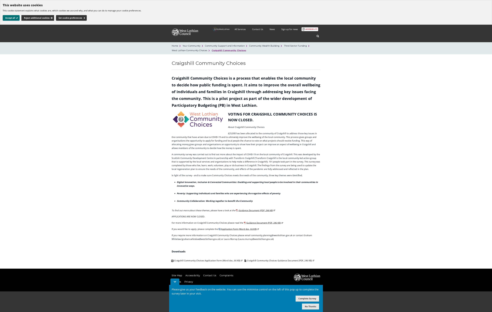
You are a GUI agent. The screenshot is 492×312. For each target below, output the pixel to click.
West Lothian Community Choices (189, 50)
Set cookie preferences (70, 18)
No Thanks (310, 306)
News (272, 29)
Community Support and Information (225, 46)
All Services (240, 29)
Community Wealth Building (264, 46)
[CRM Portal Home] (221, 30)
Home (175, 46)
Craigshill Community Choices (229, 50)
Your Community (192, 46)
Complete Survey (307, 298)
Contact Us (257, 29)
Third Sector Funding (295, 46)
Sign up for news (289, 29)
